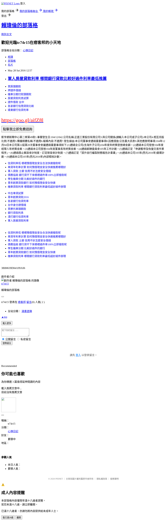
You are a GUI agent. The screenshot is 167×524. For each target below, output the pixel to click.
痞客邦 (22, 302)
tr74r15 (5, 283)
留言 (29, 302)
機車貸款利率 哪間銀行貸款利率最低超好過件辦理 (37, 186)
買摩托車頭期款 (17, 208)
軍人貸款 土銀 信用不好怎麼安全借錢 (29, 171)
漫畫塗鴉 (27, 311)
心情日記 (28, 50)
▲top (4, 317)
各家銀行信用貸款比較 (21, 106)
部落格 (12, 60)
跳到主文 (6, 34)
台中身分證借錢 (17, 205)
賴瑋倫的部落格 (19, 25)
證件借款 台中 (16, 102)
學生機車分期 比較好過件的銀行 (26, 178)
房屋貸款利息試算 (18, 98)
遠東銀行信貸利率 (18, 110)
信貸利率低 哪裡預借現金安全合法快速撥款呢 (34, 163)
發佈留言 (7, 343)
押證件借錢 (14, 90)
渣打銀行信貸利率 (18, 216)
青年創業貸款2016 (18, 197)
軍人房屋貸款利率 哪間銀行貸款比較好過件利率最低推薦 (57, 78)
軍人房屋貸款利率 (18, 220)
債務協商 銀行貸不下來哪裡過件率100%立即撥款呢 (37, 175)
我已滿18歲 (8, 517)
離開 (19, 517)
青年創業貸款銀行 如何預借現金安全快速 (31, 182)
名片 (10, 64)
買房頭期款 (14, 86)
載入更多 (7, 323)
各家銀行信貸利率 (18, 201)
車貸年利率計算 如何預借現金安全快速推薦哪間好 (37, 167)
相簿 (10, 57)
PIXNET (59, 479)
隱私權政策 (102, 479)
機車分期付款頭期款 (19, 94)
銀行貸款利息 (15, 212)
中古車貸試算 (15, 193)
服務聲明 (114, 479)
